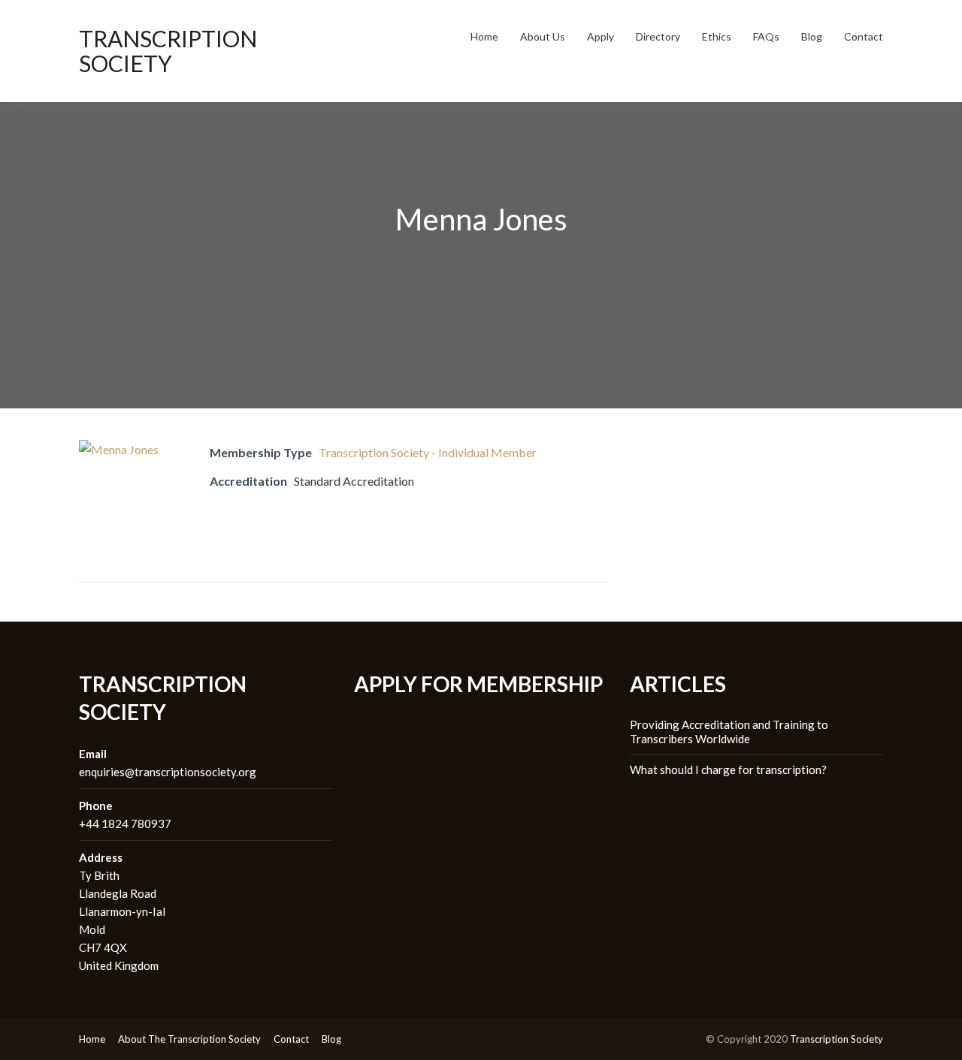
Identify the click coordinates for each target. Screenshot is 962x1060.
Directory (658, 36)
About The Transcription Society (189, 1039)
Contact (863, 36)
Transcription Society (168, 51)
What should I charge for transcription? (728, 769)
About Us (542, 36)
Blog (811, 36)
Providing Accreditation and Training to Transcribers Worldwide (729, 732)
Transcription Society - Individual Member (428, 452)
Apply (600, 36)
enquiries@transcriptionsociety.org (167, 771)
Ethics (716, 36)
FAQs (766, 36)
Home (484, 36)
